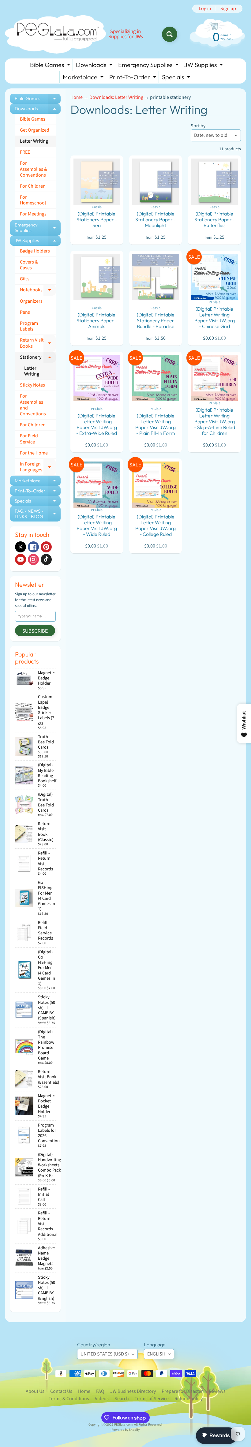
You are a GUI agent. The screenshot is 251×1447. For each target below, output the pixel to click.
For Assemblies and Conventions (33, 405)
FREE (25, 152)
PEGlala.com (123, 1424)
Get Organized (34, 130)
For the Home (34, 453)
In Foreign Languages (38, 467)
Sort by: (199, 125)
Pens (25, 312)
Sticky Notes (32, 385)
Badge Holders (35, 251)
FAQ (100, 1391)
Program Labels (29, 326)
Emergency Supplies (149, 66)
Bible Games (51, 66)
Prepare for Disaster (182, 1391)
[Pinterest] (46, 546)
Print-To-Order (133, 78)
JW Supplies (204, 66)
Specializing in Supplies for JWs (125, 34)
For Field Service (29, 438)
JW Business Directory (133, 1391)
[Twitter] (20, 546)
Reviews (217, 1391)
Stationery (38, 358)
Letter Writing (34, 141)
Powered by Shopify (125, 1429)
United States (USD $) (105, 1354)
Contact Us (61, 1391)
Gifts (24, 278)
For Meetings (33, 214)
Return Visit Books (38, 343)
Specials (177, 78)
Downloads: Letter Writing (116, 97)
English (156, 1354)
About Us (35, 1391)
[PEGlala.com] (55, 34)
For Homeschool (33, 200)
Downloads (95, 66)
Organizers (31, 301)
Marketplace (84, 78)
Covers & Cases (29, 265)
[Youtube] (20, 559)
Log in (205, 8)
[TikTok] (46, 559)
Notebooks (38, 291)
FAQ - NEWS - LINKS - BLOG (38, 514)
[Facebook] (33, 546)
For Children (33, 186)
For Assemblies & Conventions (33, 169)
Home (76, 97)
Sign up (228, 8)
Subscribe (35, 631)
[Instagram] (33, 559)
